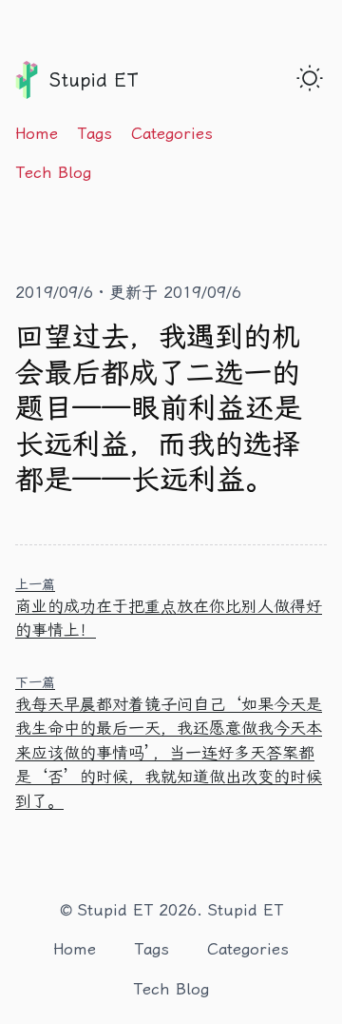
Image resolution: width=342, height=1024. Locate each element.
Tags (94, 133)
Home (36, 133)
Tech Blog (53, 172)
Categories (172, 133)
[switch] (310, 78)
